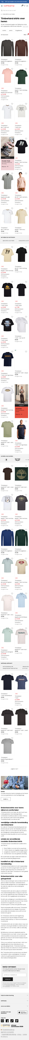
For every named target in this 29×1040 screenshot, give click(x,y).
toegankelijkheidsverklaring (8, 1034)
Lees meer (25, 26)
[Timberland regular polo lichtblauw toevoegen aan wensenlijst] (26, 593)
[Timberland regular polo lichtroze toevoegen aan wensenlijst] (12, 68)
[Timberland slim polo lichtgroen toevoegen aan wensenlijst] (12, 558)
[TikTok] (12, 1020)
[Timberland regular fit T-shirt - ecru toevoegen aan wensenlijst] (12, 593)
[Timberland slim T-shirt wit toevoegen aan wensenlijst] (12, 103)
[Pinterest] (16, 1020)
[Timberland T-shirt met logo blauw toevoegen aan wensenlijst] (12, 351)
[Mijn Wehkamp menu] (22, 6)
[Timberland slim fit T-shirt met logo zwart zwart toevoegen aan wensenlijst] (26, 247)
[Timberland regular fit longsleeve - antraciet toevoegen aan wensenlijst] (12, 40)
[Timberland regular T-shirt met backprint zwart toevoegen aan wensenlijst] (26, 138)
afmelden (7, 986)
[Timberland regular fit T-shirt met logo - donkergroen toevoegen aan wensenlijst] (26, 465)
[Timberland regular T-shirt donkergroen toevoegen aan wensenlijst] (26, 68)
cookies (25, 1034)
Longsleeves (18, 30)
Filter (26, 34)
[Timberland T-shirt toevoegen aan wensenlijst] (26, 674)
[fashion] (14, 783)
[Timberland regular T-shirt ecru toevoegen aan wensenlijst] (26, 208)
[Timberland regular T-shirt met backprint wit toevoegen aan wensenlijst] (12, 386)
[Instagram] (2, 1020)
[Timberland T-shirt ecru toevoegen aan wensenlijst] (26, 103)
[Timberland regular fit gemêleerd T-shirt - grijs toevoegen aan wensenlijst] (12, 738)
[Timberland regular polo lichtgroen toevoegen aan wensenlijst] (12, 628)
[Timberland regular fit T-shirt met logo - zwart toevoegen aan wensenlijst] (12, 709)
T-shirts (4, 30)
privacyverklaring (10, 984)
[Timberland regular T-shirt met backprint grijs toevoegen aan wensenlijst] (26, 494)
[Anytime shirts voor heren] (6, 459)
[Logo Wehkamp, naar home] (8, 6)
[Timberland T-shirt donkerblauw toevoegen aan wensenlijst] (12, 674)
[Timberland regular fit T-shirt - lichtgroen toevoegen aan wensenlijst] (12, 421)
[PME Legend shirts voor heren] (17, 459)
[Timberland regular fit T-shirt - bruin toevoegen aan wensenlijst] (12, 465)
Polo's (10, 30)
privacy (19, 1034)
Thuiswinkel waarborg (8, 1029)
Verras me (7, 979)
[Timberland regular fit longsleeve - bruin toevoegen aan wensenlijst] (26, 40)
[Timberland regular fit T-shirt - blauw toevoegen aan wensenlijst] (26, 351)
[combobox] (14, 10)
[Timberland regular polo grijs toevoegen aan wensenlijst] (12, 173)
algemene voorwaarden (7, 1032)
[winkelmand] (27, 6)
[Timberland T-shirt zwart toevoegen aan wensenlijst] (12, 281)
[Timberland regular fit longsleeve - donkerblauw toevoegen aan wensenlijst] (12, 529)
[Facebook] (7, 1020)
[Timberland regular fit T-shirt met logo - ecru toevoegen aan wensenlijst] (26, 628)
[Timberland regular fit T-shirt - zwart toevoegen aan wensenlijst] (26, 709)
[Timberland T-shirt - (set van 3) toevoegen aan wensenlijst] (26, 316)
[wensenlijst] (25, 6)
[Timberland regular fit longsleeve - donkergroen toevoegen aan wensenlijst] (26, 529)
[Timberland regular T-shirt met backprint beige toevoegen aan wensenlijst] (12, 247)
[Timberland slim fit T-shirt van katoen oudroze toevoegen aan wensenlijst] (26, 173)
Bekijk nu (5, 799)
